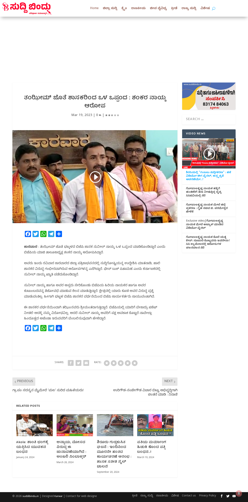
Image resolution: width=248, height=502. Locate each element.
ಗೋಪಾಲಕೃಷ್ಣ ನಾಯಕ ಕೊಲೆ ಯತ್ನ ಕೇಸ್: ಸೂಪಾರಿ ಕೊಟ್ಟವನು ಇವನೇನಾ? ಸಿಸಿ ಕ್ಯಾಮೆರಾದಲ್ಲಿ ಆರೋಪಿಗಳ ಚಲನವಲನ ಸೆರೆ (208, 243)
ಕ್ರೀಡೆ (174, 9)
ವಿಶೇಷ (205, 9)
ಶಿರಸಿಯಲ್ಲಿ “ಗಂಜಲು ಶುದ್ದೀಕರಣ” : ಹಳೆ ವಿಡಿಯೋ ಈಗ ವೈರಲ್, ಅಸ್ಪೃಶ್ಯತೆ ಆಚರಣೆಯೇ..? (208, 176)
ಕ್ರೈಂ (124, 9)
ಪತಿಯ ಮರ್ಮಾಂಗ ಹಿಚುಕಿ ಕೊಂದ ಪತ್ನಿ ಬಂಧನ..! (151, 447)
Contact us (189, 496)
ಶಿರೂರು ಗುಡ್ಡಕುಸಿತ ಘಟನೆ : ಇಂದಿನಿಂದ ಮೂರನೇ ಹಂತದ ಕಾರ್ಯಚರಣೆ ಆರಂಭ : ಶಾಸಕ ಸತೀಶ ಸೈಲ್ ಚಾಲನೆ (114, 454)
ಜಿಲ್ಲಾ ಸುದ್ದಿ (110, 9)
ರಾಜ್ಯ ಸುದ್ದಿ (189, 9)
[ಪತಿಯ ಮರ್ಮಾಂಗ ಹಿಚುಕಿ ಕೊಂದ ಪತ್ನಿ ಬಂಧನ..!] (155, 425)
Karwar (58, 496)
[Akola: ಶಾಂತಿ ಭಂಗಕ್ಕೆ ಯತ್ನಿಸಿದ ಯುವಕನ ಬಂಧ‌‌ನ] (34, 425)
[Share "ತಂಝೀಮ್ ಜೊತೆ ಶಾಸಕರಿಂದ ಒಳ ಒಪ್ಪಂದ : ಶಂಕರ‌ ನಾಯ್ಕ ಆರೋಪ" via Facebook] (71, 363)
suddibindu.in (30, 496)
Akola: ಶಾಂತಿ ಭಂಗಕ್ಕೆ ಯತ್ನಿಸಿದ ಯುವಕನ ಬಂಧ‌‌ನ (32, 447)
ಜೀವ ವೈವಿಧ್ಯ (158, 9)
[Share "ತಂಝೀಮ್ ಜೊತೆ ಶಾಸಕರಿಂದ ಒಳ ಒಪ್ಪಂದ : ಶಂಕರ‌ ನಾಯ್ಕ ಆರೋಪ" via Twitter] (78, 363)
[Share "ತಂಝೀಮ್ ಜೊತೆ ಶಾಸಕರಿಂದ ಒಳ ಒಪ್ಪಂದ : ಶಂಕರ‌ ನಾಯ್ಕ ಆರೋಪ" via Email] (86, 363)
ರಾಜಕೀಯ (138, 9)
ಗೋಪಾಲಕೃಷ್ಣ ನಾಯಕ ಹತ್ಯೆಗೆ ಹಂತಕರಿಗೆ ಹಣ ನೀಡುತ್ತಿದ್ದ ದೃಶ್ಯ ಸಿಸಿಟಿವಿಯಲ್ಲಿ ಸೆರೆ (204, 192)
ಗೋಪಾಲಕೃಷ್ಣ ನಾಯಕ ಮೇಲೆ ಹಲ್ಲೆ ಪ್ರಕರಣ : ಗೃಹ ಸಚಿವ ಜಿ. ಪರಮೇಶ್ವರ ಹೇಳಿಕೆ (207, 209)
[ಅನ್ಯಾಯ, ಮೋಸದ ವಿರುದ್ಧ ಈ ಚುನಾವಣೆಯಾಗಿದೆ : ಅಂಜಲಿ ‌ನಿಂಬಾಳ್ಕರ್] (75, 425)
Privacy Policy (207, 496)
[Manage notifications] (239, 493)
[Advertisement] (124, 46)
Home (94, 9)
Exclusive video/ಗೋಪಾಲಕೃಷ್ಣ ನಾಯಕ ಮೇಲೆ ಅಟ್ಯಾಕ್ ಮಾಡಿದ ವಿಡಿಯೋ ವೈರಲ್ (204, 225)
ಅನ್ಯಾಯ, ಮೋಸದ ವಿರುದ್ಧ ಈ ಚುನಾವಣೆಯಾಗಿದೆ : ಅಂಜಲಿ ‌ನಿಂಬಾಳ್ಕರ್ (71, 449)
